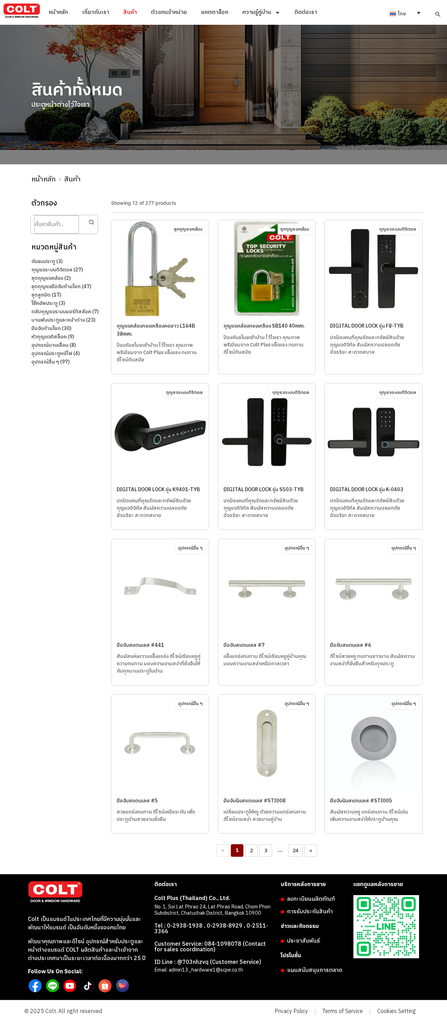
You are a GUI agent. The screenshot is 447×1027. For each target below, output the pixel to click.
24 (295, 851)
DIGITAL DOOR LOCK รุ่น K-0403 (366, 490)
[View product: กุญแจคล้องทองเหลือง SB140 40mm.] (267, 316)
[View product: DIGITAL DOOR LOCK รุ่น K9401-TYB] (160, 479)
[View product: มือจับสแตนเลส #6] (373, 635)
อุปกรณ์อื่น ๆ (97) (50, 362)
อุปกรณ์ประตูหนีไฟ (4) (55, 354)
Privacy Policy (291, 1011)
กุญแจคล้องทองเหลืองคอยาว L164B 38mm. (156, 330)
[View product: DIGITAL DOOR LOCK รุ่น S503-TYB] (267, 479)
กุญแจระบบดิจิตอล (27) (57, 270)
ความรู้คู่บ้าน (256, 12)
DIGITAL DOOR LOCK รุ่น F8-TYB (366, 326)
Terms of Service (342, 1011)
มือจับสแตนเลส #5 (137, 801)
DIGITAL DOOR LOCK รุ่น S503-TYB (263, 490)
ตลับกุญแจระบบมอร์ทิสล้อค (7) (65, 312)
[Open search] (438, 14)
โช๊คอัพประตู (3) (48, 303)
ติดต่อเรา (305, 12)
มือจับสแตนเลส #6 (350, 645)
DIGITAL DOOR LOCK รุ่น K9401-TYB (158, 490)
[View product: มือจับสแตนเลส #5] (160, 790)
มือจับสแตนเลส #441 (140, 645)
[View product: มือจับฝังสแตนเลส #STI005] (373, 790)
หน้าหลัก (58, 12)
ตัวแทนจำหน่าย (169, 12)
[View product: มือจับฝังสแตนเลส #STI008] (267, 790)
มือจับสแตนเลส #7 (244, 645)
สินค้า (130, 12)
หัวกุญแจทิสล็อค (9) (52, 337)
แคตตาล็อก (214, 12)
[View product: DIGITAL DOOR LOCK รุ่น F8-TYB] (373, 316)
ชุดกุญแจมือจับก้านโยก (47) (61, 287)
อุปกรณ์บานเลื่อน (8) (53, 345)
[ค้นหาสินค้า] (90, 222)
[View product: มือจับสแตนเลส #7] (267, 635)
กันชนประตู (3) (47, 261)
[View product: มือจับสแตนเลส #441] (160, 635)
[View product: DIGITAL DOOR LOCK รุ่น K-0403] (373, 479)
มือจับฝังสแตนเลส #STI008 (255, 801)
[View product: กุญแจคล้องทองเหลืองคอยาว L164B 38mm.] (160, 316)
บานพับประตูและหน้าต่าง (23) (63, 320)
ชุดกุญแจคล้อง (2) (51, 278)
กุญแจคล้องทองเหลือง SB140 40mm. (264, 326)
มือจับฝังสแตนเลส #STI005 (361, 801)
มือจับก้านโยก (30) (51, 328)
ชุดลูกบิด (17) (46, 295)
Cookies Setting (396, 1011)
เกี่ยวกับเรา (95, 12)
